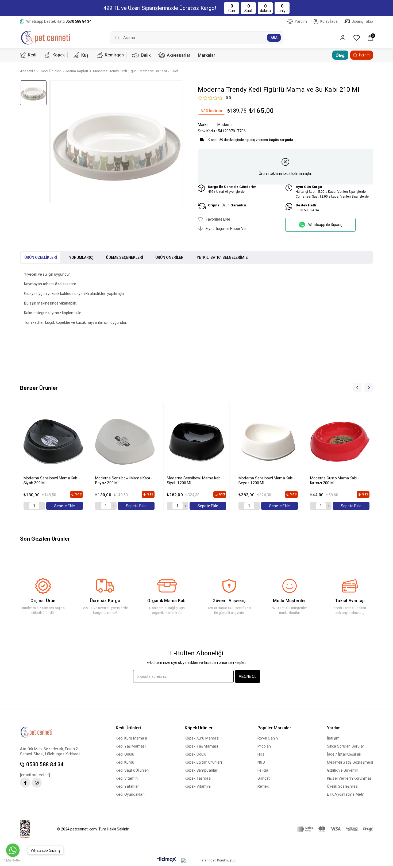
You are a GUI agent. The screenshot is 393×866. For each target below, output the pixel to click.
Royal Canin (267, 738)
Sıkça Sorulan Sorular (345, 746)
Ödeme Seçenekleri (124, 257)
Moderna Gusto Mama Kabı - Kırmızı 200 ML (335, 480)
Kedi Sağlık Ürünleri (132, 770)
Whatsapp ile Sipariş (325, 224)
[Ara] (274, 38)
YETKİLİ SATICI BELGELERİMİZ (222, 257)
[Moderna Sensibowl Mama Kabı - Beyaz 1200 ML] (268, 441)
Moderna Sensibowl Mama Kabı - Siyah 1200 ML (195, 480)
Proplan (264, 746)
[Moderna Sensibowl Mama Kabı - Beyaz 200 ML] (125, 441)
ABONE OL (247, 676)
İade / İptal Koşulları (344, 754)
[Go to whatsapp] (13, 850)
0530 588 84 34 (44, 764)
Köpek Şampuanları (201, 770)
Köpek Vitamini (198, 786)
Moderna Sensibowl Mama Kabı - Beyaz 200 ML (123, 480)
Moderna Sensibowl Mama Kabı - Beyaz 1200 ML (266, 480)
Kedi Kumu (125, 762)
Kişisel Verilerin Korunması (350, 778)
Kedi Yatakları (128, 786)
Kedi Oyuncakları (130, 794)
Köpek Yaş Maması (201, 746)
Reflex (263, 786)
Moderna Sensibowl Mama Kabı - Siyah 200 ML (52, 480)
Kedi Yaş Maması (130, 746)
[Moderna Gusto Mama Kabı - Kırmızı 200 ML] (339, 441)
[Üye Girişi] (342, 38)
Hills (260, 754)
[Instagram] (37, 783)
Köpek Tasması (198, 778)
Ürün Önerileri (169, 257)
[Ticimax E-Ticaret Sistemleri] (166, 860)
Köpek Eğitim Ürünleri (203, 762)
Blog (340, 55)
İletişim (333, 738)
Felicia (262, 770)
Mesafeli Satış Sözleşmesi (350, 762)
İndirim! (364, 55)
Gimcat (263, 778)
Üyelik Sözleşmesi (343, 786)
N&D (261, 762)
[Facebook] (25, 783)
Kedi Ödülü (125, 754)
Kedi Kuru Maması (131, 738)
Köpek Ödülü (195, 754)
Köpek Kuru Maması (202, 738)
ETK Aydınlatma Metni (346, 794)
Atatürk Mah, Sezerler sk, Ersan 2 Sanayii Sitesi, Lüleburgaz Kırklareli (50, 751)
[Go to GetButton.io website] (12, 860)
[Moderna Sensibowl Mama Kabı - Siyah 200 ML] (53, 441)
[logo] (40, 732)
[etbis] (28, 829)
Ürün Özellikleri (40, 257)
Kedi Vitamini (127, 778)
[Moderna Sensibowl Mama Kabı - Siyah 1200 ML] (196, 441)
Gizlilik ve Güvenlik (342, 770)
